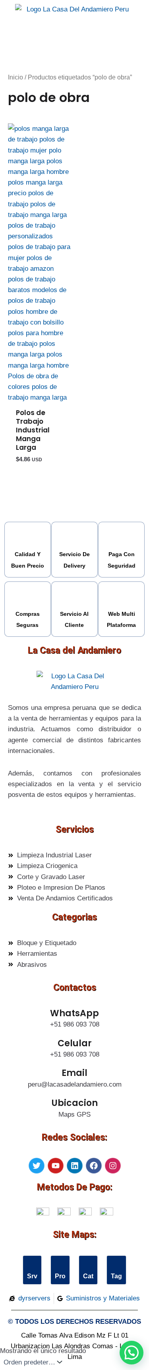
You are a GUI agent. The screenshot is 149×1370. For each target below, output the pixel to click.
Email (74, 1073)
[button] (131, 1352)
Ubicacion (75, 1103)
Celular (75, 1043)
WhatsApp (74, 1013)
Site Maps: (75, 1234)
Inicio (15, 77)
